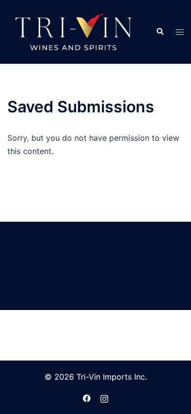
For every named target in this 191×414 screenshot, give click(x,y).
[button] (160, 32)
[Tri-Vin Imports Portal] (73, 31)
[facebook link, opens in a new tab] (87, 397)
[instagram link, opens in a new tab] (104, 397)
